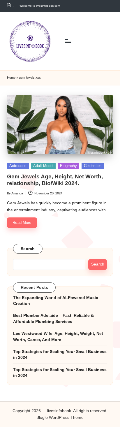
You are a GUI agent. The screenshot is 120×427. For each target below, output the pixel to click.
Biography (68, 166)
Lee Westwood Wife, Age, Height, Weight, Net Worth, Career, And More (58, 336)
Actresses (18, 166)
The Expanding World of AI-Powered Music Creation (55, 301)
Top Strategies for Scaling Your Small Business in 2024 (60, 354)
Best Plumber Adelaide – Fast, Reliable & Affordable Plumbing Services (53, 318)
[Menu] (67, 41)
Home (11, 77)
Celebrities (93, 166)
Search (28, 249)
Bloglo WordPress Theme (60, 417)
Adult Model (43, 166)
